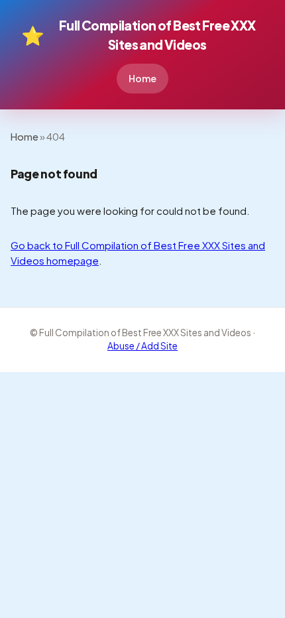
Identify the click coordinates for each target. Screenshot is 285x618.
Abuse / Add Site (142, 345)
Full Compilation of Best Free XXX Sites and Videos (138, 34)
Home (142, 78)
